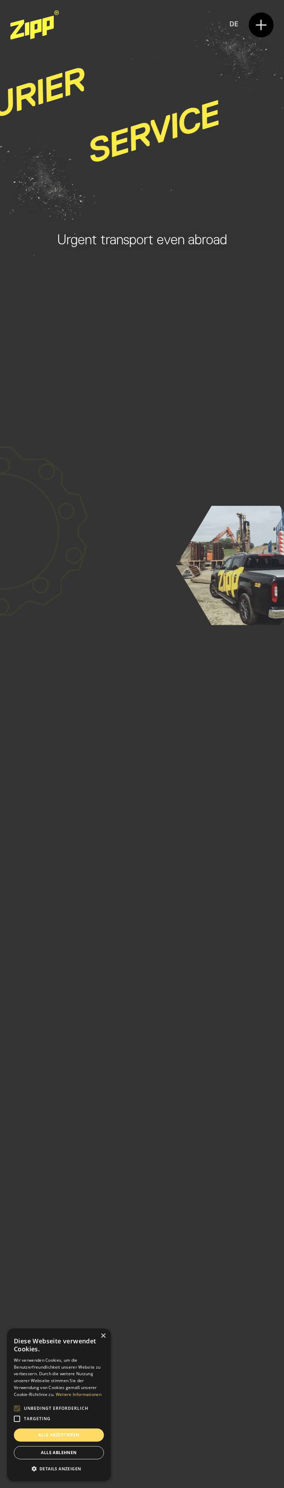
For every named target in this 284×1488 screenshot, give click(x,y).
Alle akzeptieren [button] (58, 1435)
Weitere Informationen (78, 1394)
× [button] (103, 1336)
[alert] (59, 1404)
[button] (261, 24)
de (233, 24)
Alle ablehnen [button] (59, 1452)
